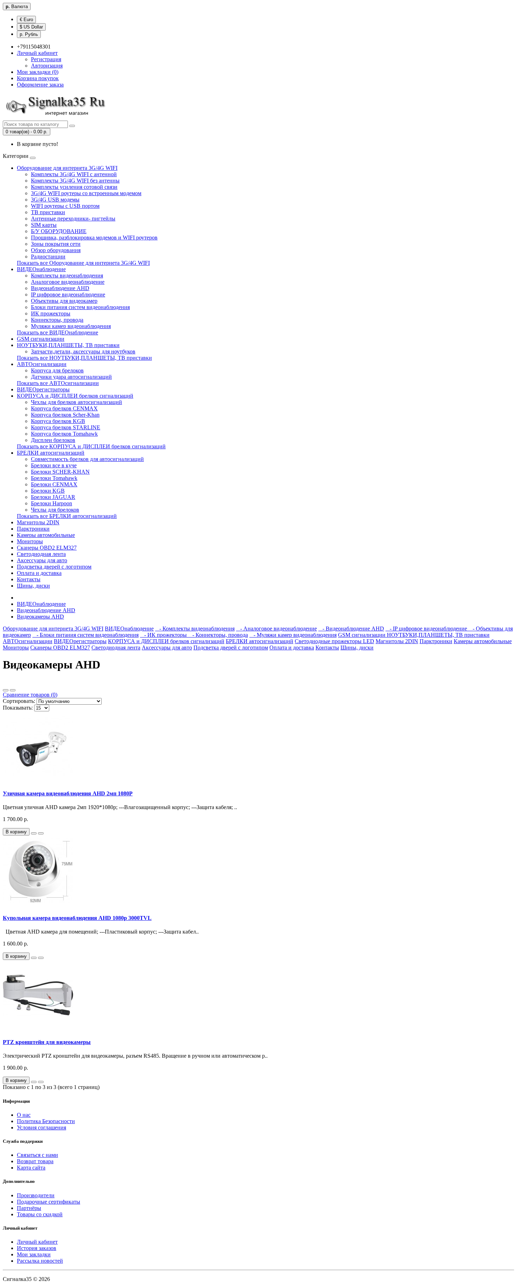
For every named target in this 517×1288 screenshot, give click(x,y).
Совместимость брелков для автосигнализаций (87, 459)
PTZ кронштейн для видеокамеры (47, 1042)
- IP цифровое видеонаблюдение (426, 629)
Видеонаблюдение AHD (60, 288)
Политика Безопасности (46, 1121)
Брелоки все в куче (54, 465)
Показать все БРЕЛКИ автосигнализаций (67, 516)
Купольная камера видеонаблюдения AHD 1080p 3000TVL (77, 918)
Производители (36, 1195)
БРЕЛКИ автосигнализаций (50, 453)
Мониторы (30, 541)
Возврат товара (35, 1161)
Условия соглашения (41, 1127)
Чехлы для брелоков (55, 510)
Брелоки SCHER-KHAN (60, 472)
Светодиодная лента (41, 554)
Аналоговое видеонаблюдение (67, 282)
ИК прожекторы (50, 313)
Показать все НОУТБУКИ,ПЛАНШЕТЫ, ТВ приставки (84, 358)
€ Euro (26, 19)
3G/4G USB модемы (55, 200)
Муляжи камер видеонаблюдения (71, 326)
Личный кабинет (37, 1242)
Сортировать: (19, 701)
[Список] (5, 690)
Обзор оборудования (56, 250)
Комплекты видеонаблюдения (67, 275)
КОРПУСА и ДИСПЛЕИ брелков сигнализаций (75, 396)
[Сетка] (12, 690)
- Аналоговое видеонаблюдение (276, 629)
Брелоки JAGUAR (53, 497)
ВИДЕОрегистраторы (43, 389)
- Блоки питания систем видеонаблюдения (85, 635)
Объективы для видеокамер (64, 301)
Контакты (28, 579)
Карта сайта (31, 1168)
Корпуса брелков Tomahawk (64, 434)
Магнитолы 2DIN (38, 522)
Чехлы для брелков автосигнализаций (76, 402)
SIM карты (44, 225)
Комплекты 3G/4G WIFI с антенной (74, 174)
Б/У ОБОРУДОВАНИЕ (59, 231)
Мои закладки (34, 1254)
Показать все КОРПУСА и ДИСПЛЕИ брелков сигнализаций (91, 446)
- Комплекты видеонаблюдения (195, 629)
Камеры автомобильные (46, 535)
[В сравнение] (41, 833)
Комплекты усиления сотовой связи (74, 187)
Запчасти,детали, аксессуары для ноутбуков (83, 351)
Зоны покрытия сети (56, 244)
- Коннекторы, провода (218, 635)
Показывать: (18, 708)
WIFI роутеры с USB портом (65, 206)
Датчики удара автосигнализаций (71, 377)
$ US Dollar (31, 27)
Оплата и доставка (39, 573)
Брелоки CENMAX (54, 484)
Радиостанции (48, 256)
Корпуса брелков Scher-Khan (65, 415)
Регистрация (46, 59)
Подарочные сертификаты (48, 1202)
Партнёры (29, 1208)
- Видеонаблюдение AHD (351, 629)
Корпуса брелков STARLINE (65, 427)
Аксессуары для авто (42, 560)
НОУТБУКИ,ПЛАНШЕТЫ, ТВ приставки (68, 345)
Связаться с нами (37, 1155)
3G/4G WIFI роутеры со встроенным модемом (86, 193)
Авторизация (47, 66)
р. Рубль (29, 34)
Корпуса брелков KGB (58, 421)
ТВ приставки (48, 212)
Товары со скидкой (40, 1214)
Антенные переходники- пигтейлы (73, 219)
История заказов (36, 1248)
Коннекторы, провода (57, 320)
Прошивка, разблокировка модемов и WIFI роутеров (94, 238)
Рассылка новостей (40, 1261)
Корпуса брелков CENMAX (64, 408)
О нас (24, 1115)
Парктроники (33, 529)
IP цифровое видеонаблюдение (68, 294)
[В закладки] (34, 833)
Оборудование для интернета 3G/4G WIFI (67, 168)
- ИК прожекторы (164, 635)
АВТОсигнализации (41, 364)
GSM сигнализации (40, 339)
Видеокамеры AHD (40, 617)
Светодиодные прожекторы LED (334, 641)
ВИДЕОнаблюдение (41, 269)
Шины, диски (33, 586)
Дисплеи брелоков (53, 440)
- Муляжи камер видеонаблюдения (293, 635)
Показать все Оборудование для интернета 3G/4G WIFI (83, 263)
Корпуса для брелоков (57, 370)
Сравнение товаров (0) (30, 695)
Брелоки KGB (48, 491)
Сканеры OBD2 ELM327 (47, 548)
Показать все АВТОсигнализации (58, 383)
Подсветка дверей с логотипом (54, 567)
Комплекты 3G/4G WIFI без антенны (75, 181)
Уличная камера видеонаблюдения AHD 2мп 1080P (68, 793)
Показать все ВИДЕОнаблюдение (57, 332)
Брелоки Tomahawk (54, 478)
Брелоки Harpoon (51, 503)
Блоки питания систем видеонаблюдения (80, 307)
